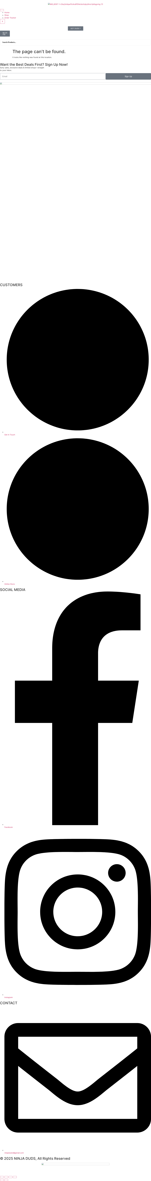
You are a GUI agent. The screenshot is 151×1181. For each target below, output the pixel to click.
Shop (6, 15)
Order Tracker (10, 18)
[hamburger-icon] (2, 10)
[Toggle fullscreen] (6, 1177)
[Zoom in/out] (2, 1177)
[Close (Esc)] (15, 1177)
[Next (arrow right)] (6, 1180)
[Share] (10, 1177)
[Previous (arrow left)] (2, 1180)
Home (6, 12)
